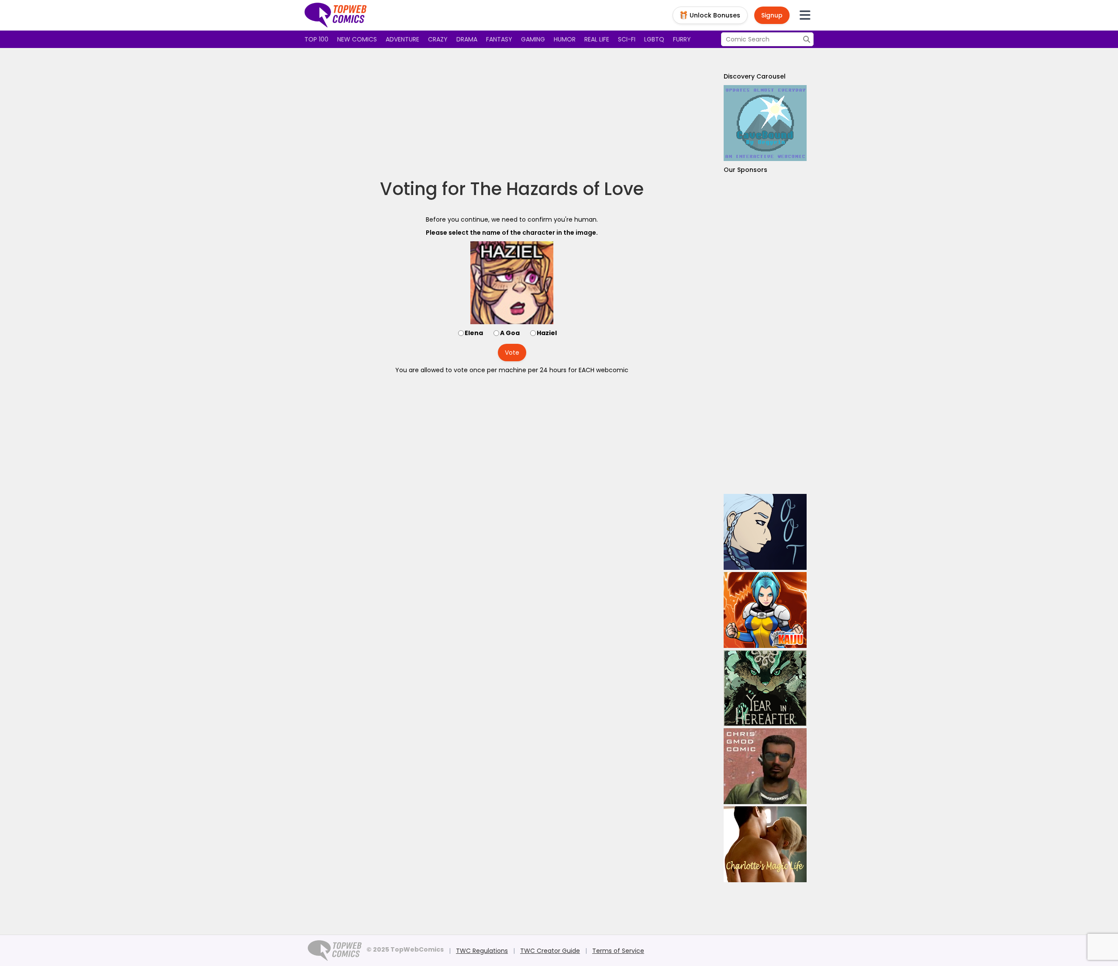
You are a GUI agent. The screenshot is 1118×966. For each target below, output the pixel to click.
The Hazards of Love (557, 189)
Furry (682, 39)
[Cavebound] (765, 123)
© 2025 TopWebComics (405, 949)
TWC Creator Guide (550, 950)
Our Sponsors (745, 169)
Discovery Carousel (755, 76)
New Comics (357, 39)
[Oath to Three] (765, 532)
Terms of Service (618, 950)
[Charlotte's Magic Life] (765, 844)
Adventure (402, 39)
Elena (474, 333)
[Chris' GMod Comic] (765, 766)
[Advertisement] (512, 113)
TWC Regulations (482, 950)
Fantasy (499, 39)
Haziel (547, 333)
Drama (466, 39)
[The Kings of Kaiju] (765, 610)
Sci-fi (626, 39)
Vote (512, 352)
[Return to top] (335, 15)
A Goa (510, 333)
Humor (565, 39)
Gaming (533, 39)
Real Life (596, 39)
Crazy (438, 39)
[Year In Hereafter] (765, 688)
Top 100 (316, 39)
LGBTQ (654, 39)
